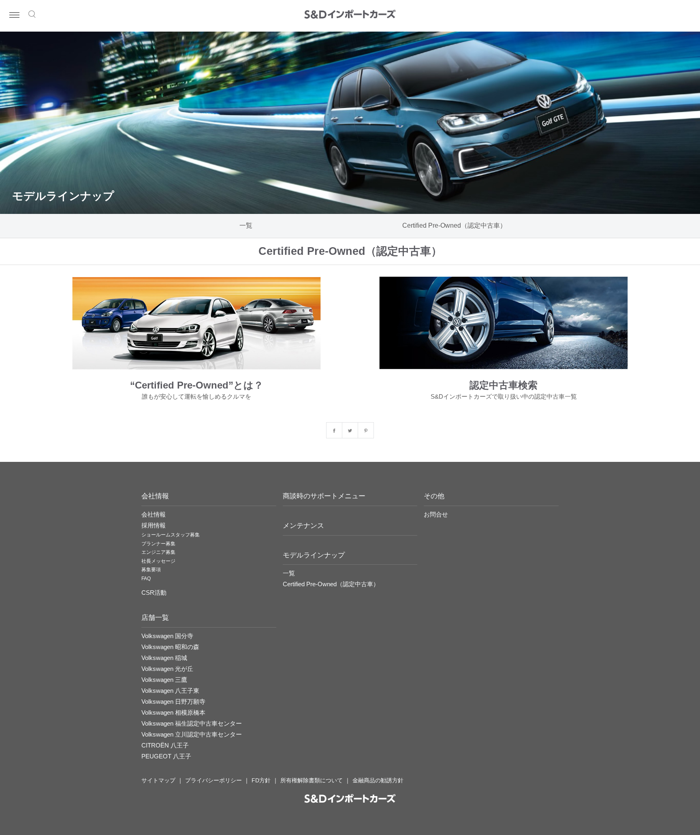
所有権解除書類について (311, 780)
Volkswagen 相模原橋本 (173, 712)
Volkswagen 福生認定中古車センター (191, 723)
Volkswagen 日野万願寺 (173, 701)
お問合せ (436, 514)
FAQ (146, 578)
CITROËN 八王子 (165, 745)
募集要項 (151, 569)
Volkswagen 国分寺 (167, 635)
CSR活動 (153, 592)
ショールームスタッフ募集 (170, 535)
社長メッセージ (158, 561)
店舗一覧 (155, 617)
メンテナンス (303, 526)
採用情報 (153, 525)
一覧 (245, 225)
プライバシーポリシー (213, 780)
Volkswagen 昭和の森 (170, 646)
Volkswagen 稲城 (164, 657)
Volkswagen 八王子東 (170, 690)
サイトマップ (158, 780)
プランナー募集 (158, 544)
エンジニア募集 (158, 552)
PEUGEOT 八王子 (166, 756)
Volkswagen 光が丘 (167, 668)
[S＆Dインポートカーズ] (350, 15)
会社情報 (153, 514)
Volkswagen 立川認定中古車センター (191, 734)
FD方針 (261, 780)
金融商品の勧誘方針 (377, 780)
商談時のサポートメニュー (324, 496)
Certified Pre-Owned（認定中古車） (454, 225)
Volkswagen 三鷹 (164, 679)
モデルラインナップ (314, 555)
